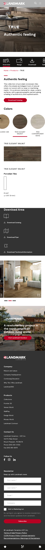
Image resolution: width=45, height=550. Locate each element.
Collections (8, 399)
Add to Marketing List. (16, 509)
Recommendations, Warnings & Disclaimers (22, 538)
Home (6, 70)
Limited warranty (28, 535)
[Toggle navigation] (40, 3)
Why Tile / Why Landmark (13, 383)
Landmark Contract (11, 423)
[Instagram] (9, 459)
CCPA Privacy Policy (12, 535)
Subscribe (22, 521)
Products (14, 70)
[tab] (20, 125)
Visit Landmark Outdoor (17, 338)
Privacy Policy (21, 533)
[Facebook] (4, 459)
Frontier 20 (8, 403)
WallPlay (7, 411)
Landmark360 (9, 387)
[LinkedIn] (14, 459)
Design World (8, 415)
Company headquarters (12, 375)
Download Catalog (15, 100)
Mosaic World (9, 419)
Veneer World (8, 407)
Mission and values (10, 371)
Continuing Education (11, 379)
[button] (6, 300)
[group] (6, 62)
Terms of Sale (9, 533)
